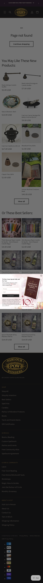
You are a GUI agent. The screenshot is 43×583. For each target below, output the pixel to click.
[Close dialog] (41, 275)
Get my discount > (10, 295)
